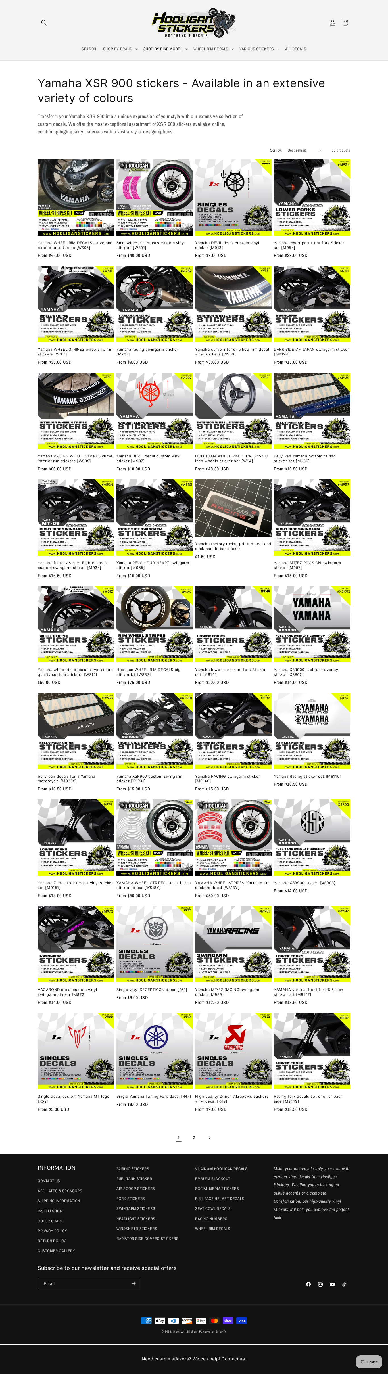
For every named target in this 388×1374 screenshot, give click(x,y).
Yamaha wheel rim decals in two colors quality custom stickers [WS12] (75, 672)
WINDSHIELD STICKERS (136, 1228)
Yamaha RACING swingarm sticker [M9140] (227, 778)
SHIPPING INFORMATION (59, 1200)
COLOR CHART (50, 1221)
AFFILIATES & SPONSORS (60, 1190)
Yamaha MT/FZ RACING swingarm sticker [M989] (227, 992)
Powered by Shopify (213, 1331)
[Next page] (209, 1138)
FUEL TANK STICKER (134, 1178)
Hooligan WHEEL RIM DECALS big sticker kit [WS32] (148, 672)
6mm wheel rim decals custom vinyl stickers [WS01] (150, 245)
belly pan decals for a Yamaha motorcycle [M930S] (66, 778)
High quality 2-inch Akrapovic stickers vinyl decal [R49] (232, 1098)
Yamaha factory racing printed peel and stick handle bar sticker (233, 546)
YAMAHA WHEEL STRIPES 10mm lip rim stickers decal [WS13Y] (232, 885)
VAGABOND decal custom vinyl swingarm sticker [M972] (67, 992)
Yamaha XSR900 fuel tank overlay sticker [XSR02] (306, 672)
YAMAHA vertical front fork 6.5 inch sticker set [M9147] (308, 992)
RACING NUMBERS (211, 1218)
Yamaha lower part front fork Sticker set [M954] (309, 245)
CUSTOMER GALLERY (56, 1250)
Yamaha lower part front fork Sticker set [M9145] (230, 672)
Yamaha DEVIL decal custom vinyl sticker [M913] (227, 245)
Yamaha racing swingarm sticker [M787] (147, 351)
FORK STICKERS (130, 1198)
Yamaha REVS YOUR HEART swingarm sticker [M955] (152, 565)
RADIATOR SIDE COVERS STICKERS (147, 1238)
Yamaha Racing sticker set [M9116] (307, 776)
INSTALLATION (50, 1211)
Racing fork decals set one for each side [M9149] (308, 1098)
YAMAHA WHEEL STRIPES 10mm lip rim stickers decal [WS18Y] (153, 885)
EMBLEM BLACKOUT (212, 1178)
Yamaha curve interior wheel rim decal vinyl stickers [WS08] (232, 351)
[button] (44, 22)
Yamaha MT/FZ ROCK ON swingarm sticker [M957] (307, 565)
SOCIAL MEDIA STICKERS (217, 1188)
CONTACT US (49, 1180)
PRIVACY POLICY (52, 1230)
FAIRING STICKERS (132, 1168)
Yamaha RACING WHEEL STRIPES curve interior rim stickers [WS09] (75, 458)
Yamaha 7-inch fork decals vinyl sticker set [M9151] (75, 885)
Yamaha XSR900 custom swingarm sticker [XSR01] (149, 778)
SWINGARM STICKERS (135, 1208)
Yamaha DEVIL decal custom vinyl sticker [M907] (148, 458)
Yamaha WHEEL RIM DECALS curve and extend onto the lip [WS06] (75, 245)
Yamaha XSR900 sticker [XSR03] (304, 883)
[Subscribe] (133, 1283)
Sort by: (276, 150)
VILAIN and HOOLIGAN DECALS (221, 1168)
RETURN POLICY (52, 1240)
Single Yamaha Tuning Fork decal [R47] (153, 1096)
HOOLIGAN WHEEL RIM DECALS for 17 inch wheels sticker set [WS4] (231, 458)
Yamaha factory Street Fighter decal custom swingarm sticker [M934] (73, 565)
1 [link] (179, 1137)
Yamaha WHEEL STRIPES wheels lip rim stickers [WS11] (75, 351)
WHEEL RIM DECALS (212, 1228)
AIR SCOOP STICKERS (135, 1188)
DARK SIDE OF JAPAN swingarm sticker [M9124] (311, 351)
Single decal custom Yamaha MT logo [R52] (73, 1098)
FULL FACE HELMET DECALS (219, 1198)
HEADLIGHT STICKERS (135, 1218)
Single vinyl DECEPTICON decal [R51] (151, 989)
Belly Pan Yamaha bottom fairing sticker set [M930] (305, 458)
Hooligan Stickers (185, 1331)
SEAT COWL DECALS (213, 1208)
